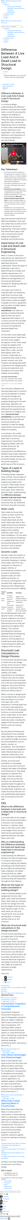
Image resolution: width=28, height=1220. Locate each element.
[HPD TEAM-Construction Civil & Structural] (14, 1)
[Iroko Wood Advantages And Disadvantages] (14, 1049)
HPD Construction (7, 86)
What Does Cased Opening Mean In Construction (10, 1103)
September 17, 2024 (8, 1001)
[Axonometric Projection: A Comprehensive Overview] (14, 998)
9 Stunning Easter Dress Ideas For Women (13, 1143)
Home (6, 71)
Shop (5, 1184)
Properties (7, 1183)
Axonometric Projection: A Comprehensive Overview (13, 1006)
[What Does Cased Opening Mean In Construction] (14, 1095)
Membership (8, 1186)
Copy (3, 1218)
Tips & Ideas (7, 1181)
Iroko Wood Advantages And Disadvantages (13, 1056)
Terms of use (8, 1188)
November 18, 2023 (8, 84)
